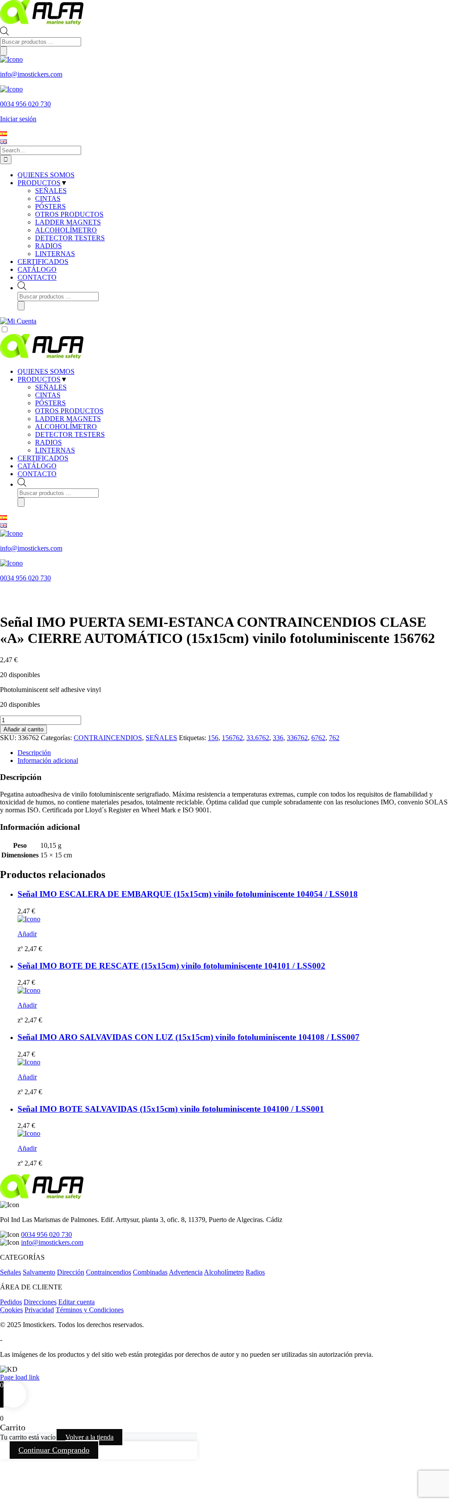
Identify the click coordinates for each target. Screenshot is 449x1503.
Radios (255, 1272)
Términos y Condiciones (90, 1309)
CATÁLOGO (37, 466)
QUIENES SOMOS (46, 371)
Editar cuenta (76, 1302)
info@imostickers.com (52, 1242)
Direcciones (40, 1302)
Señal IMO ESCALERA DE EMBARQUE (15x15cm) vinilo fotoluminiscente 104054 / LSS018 (188, 894)
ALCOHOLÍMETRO (66, 426)
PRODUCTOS (39, 379)
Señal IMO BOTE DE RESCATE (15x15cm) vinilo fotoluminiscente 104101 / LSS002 (171, 965)
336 (278, 737)
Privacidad (39, 1309)
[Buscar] (3, 51)
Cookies (11, 1309)
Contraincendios (108, 1272)
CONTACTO (37, 474)
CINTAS (48, 395)
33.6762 (257, 737)
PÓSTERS (50, 403)
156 (213, 737)
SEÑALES (51, 387)
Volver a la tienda (89, 1437)
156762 (232, 737)
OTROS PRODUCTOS (69, 410)
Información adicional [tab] (48, 760)
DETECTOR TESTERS (70, 434)
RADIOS (48, 442)
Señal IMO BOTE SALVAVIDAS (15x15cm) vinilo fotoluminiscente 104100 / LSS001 (171, 1108)
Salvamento (39, 1272)
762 (334, 737)
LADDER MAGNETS (68, 418)
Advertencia (186, 1272)
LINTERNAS (55, 450)
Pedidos (11, 1302)
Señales (10, 1272)
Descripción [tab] (34, 752)
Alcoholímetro (224, 1272)
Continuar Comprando (53, 1450)
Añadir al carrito (23, 729)
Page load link (19, 1377)
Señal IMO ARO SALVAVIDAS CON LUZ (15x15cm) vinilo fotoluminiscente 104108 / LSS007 (189, 1037)
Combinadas (150, 1272)
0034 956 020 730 (46, 1234)
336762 (297, 737)
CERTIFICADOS (43, 458)
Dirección (70, 1272)
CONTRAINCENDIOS (108, 737)
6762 (318, 737)
